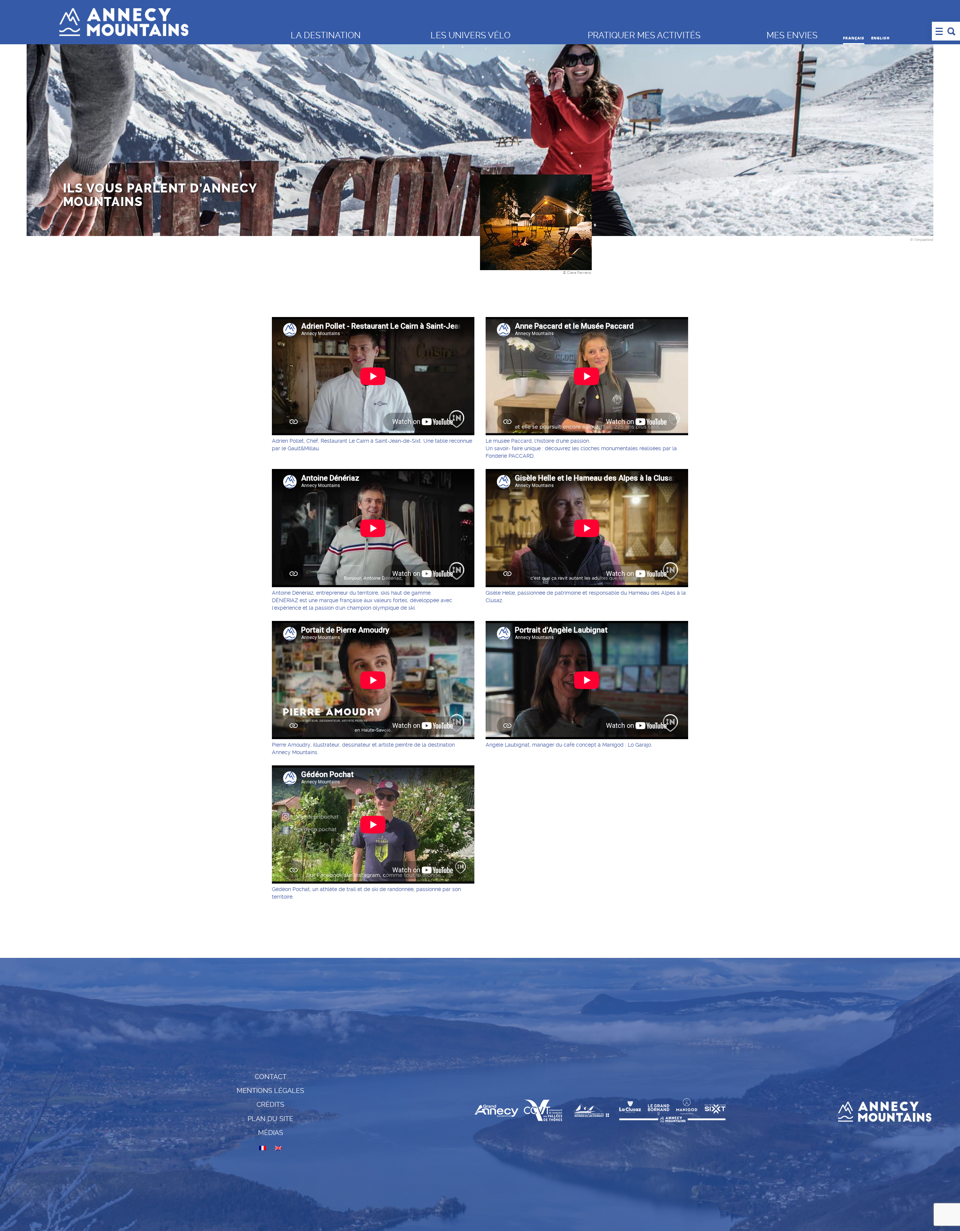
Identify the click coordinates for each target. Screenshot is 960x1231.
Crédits (270, 1104)
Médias (270, 1132)
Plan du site (270, 1119)
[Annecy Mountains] (169, 20)
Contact (270, 1077)
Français (853, 38)
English (880, 38)
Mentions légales (270, 1090)
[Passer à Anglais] (278, 1148)
